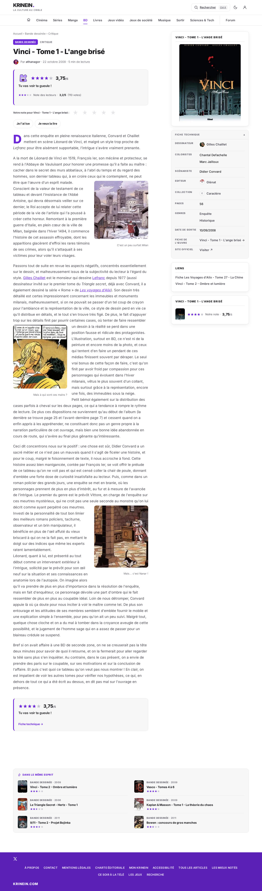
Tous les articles (192, 867)
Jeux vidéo (116, 20)
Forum (230, 20)
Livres (97, 20)
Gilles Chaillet (34, 278)
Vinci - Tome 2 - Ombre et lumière (200, 283)
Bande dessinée (35, 33)
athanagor (33, 61)
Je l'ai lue (23, 123)
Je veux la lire (47, 123)
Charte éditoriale (110, 867)
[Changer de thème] (235, 7)
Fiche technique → (30, 724)
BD (85, 20)
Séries (57, 20)
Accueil (17, 33)
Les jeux (135, 874)
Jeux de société (141, 20)
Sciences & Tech (202, 20)
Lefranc (98, 278)
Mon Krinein (138, 867)
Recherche (155, 874)
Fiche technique (187, 134)
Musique (164, 20)
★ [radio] (75, 112)
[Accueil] (28, 20)
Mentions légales (76, 867)
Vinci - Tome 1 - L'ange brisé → (222, 240)
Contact (51, 867)
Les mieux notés (224, 867)
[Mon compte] (245, 7)
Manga (73, 20)
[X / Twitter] (15, 859)
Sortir (180, 20)
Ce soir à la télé (111, 874)
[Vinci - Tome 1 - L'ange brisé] (210, 83)
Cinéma (41, 20)
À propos (32, 867)
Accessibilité (163, 867)
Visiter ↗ (206, 250)
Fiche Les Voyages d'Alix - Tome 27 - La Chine (209, 277)
